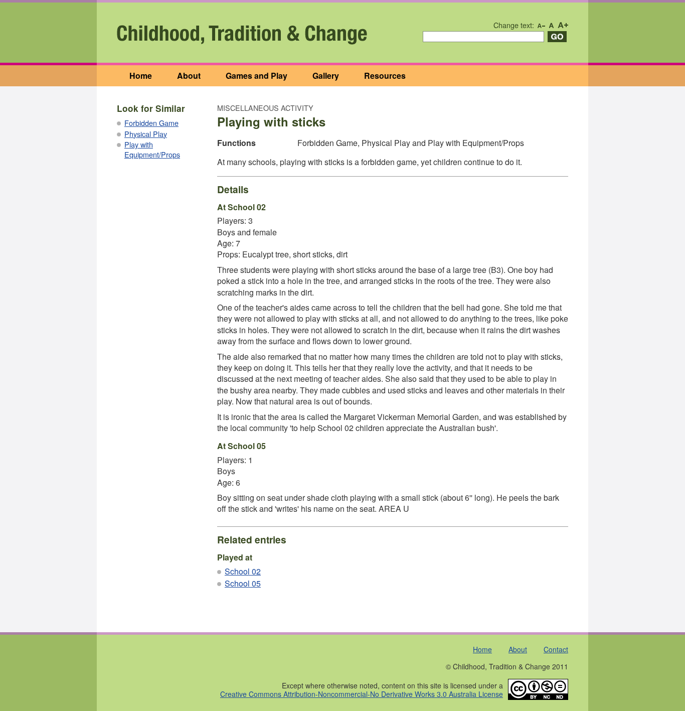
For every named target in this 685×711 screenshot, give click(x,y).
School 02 (243, 571)
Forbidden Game (151, 122)
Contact (556, 649)
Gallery (325, 75)
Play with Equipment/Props (152, 149)
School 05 (243, 583)
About (189, 75)
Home (140, 75)
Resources (385, 75)
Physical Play (145, 133)
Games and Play (256, 75)
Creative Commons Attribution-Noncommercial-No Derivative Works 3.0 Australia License (361, 694)
